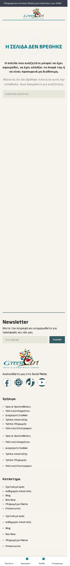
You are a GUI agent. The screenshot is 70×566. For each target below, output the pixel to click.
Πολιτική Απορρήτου (17, 411)
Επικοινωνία (13, 508)
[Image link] (21, 358)
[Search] (61, 94)
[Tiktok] (30, 382)
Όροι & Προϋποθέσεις (18, 406)
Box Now (10, 500)
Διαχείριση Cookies (16, 415)
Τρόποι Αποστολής (16, 419)
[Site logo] (34, 13)
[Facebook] (7, 382)
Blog (8, 495)
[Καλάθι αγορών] (63, 13)
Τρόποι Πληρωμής (16, 424)
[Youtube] (42, 382)
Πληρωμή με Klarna (16, 504)
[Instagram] (18, 382)
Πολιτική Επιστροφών (18, 428)
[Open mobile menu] (4, 13)
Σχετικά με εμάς (14, 487)
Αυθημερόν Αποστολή (18, 491)
